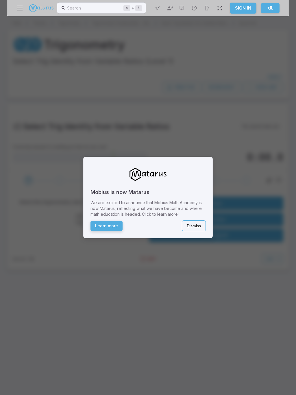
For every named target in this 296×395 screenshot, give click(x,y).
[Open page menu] (20, 8)
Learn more (106, 225)
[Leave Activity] (207, 8)
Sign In (243, 8)
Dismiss (194, 226)
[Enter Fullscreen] (219, 8)
